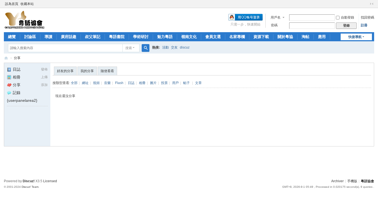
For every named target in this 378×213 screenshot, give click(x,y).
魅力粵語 (165, 36)
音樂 (107, 83)
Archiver (337, 181)
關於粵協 (285, 36)
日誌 (16, 69)
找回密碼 (367, 17)
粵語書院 (117, 36)
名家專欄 (237, 36)
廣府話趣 (68, 36)
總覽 (12, 36)
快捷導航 (355, 37)
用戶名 (276, 17)
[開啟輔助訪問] (366, 3)
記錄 (16, 92)
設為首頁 (11, 4)
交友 (174, 47)
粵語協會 (6, 58)
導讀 (48, 36)
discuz (185, 47)
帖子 (186, 83)
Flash (119, 83)
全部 (74, 83)
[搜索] (145, 48)
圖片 (153, 83)
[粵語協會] (24, 20)
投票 (164, 83)
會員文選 (213, 36)
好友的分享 (65, 71)
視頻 (96, 83)
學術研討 (141, 36)
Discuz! (29, 181)
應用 (322, 36)
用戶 (175, 83)
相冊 (16, 77)
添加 (44, 85)
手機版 (352, 181)
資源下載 (261, 36)
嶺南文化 (189, 36)
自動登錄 (347, 17)
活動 (165, 47)
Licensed (50, 181)
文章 (198, 83)
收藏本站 (27, 4)
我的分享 (87, 71)
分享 (17, 58)
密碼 (274, 25)
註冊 (364, 25)
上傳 (44, 77)
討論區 (30, 36)
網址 (85, 83)
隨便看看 (107, 71)
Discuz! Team (30, 186)
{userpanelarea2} (22, 100)
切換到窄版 (371, 3)
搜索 (128, 48)
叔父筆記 (92, 36)
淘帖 (305, 36)
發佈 (44, 69)
